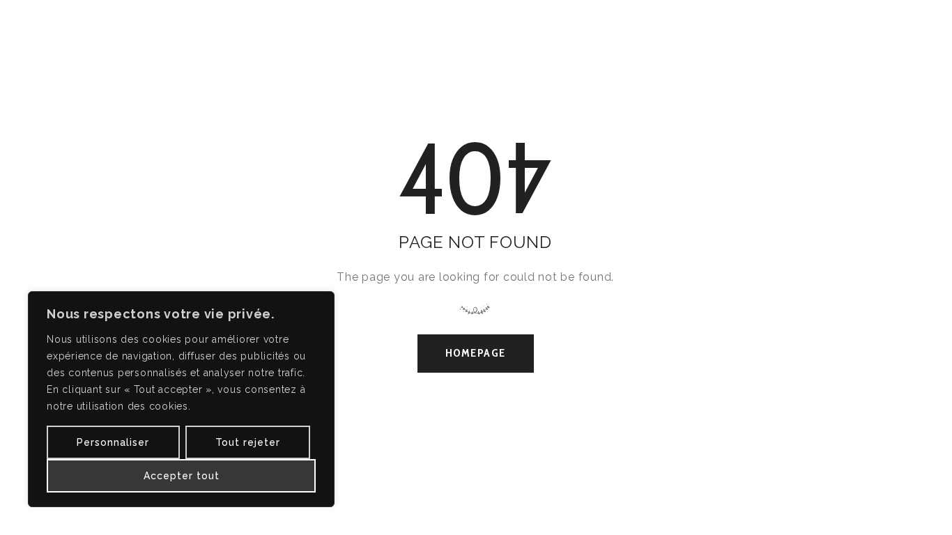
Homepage (475, 352)
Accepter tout (182, 475)
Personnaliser (113, 442)
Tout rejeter (247, 442)
